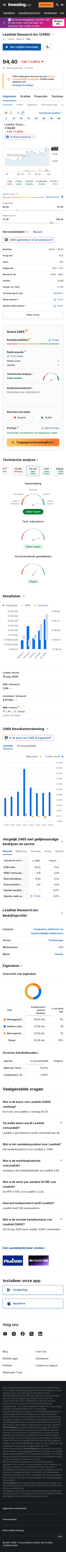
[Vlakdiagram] (11, 113)
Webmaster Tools (12, 1372)
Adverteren (42, 1358)
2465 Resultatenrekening (23, 729)
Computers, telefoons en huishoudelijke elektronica (47, 931)
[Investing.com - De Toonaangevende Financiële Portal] (19, 5)
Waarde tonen (53, 197)
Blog (5, 1351)
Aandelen (9, 13)
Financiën (40, 96)
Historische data (49, 104)
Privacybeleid (9, 1519)
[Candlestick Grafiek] (6, 113)
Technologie (55, 940)
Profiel (19, 104)
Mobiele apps (10, 1358)
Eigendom (32, 104)
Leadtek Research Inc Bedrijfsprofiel (20, 913)
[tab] (18, 471)
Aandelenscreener (29, 13)
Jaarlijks (8, 745)
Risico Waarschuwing (13, 1530)
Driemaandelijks (26, 745)
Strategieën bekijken (22, 85)
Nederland (50, 13)
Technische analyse (19, 460)
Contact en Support (47, 1365)
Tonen (37, 896)
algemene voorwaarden (15, 1508)
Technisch (58, 96)
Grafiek (25, 96)
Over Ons (41, 1351)
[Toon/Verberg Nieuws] (23, 113)
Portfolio (7, 1365)
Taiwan (58, 954)
